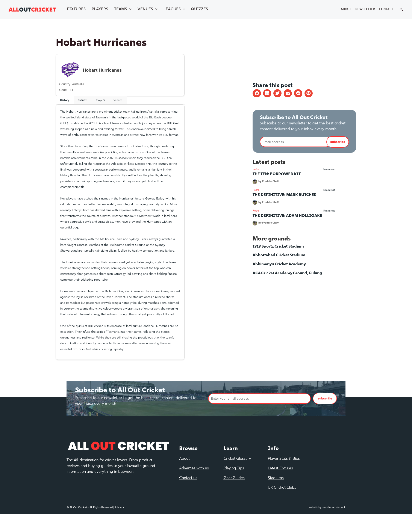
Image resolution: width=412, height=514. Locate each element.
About (346, 9)
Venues (145, 9)
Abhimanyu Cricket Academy (279, 264)
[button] (257, 93)
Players (100, 9)
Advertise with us (194, 468)
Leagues (172, 9)
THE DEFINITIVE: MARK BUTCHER (285, 195)
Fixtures (76, 9)
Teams (120, 9)
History (64, 100)
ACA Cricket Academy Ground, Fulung (287, 273)
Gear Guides (234, 478)
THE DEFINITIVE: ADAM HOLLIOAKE (287, 216)
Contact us (188, 478)
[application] (129, 9)
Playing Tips (234, 468)
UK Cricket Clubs (282, 488)
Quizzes (199, 9)
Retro (256, 169)
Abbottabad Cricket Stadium (279, 255)
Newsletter (365, 9)
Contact (386, 9)
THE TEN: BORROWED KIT (277, 174)
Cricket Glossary (237, 459)
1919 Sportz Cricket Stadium (278, 247)
